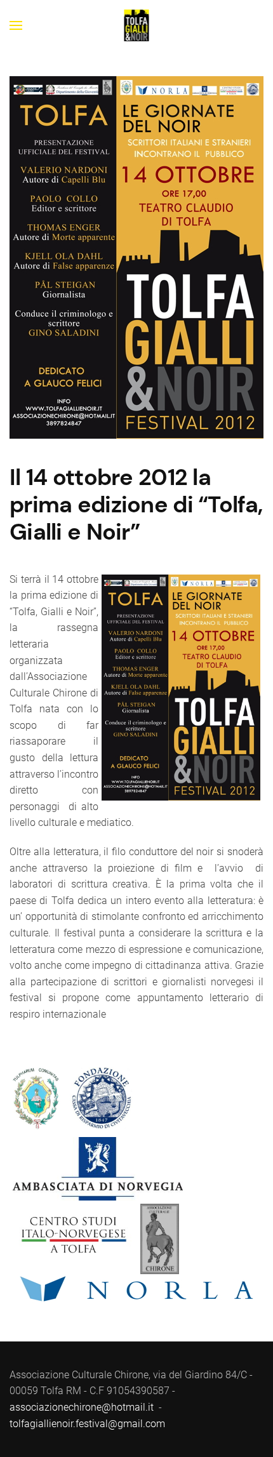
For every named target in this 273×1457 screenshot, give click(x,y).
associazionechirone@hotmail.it (82, 1407)
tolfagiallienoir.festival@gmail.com (87, 1424)
